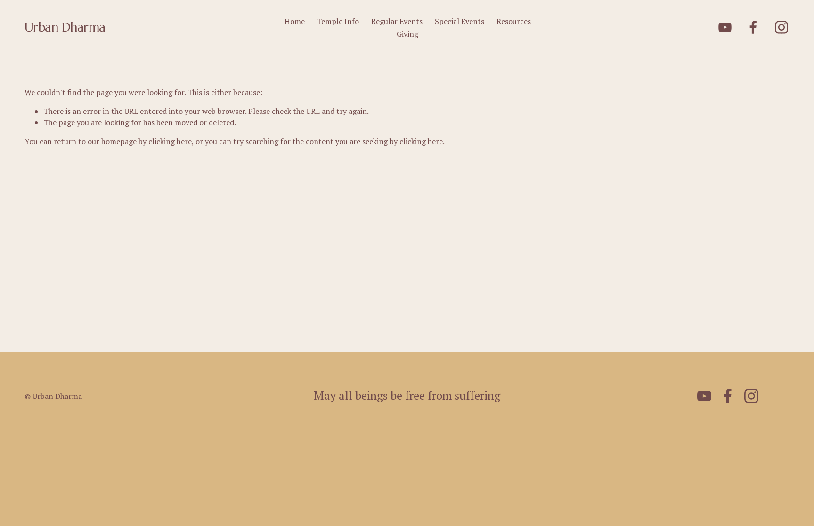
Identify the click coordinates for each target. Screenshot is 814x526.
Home (295, 21)
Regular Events (397, 21)
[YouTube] (725, 27)
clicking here (170, 141)
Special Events (459, 21)
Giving (407, 34)
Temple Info (338, 21)
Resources (514, 21)
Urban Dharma (65, 27)
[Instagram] (781, 27)
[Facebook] (753, 27)
